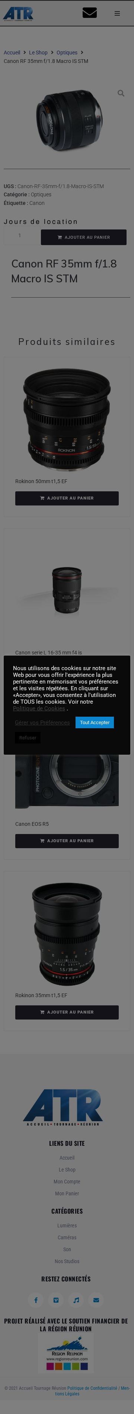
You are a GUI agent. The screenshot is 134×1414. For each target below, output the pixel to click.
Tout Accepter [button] (94, 722)
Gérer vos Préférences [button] (42, 722)
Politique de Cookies (39, 708)
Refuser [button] (27, 738)
